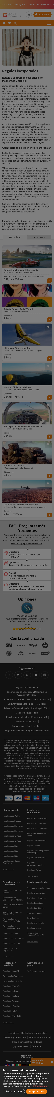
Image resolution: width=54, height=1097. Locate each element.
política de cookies (40, 1086)
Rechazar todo (14, 1091)
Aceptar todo (36, 1091)
